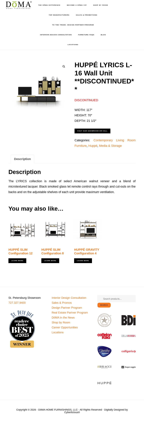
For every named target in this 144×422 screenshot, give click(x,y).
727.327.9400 (17, 302)
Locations (58, 332)
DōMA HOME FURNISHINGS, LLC (58, 409)
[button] (63, 66)
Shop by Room (61, 322)
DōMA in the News (63, 317)
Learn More (17, 260)
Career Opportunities (65, 327)
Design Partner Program (67, 307)
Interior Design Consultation (69, 297)
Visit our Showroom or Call (92, 131)
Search (104, 305)
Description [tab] (22, 159)
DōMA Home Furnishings (18, 5)
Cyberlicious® (72, 412)
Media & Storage (110, 145)
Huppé (92, 145)
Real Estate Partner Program (70, 312)
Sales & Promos (62, 302)
